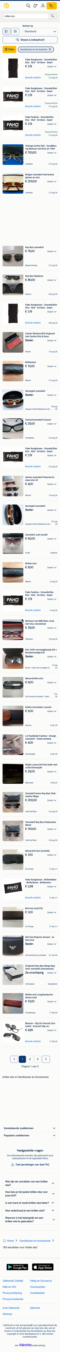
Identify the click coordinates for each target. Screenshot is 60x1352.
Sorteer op (27, 26)
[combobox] (26, 16)
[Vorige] (14, 1059)
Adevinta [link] (35, 1307)
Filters (11, 49)
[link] (6, 5)
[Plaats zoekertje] (52, 5)
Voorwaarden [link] (37, 1286)
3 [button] (37, 1059)
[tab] (7, 31)
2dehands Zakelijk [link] (13, 1280)
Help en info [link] (9, 1286)
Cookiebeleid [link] (37, 1293)
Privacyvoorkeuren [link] (13, 1299)
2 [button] (30, 1059)
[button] (35, 5)
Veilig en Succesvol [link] (41, 1280)
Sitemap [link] (7, 1314)
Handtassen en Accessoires (33, 49)
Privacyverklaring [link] (12, 1293)
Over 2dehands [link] (11, 1307)
